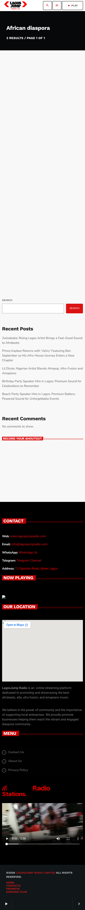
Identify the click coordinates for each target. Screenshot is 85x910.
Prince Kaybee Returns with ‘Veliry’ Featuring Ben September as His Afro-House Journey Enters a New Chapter (38, 355)
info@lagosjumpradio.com (29, 544)
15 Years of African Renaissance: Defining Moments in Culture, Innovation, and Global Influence (32, 130)
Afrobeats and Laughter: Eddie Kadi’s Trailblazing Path (42, 242)
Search (7, 300)
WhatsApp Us (28, 552)
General (13, 110)
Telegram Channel (29, 560)
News (11, 231)
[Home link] (15, 5)
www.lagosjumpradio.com (28, 536)
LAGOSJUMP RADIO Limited (35, 872)
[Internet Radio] (26, 796)
